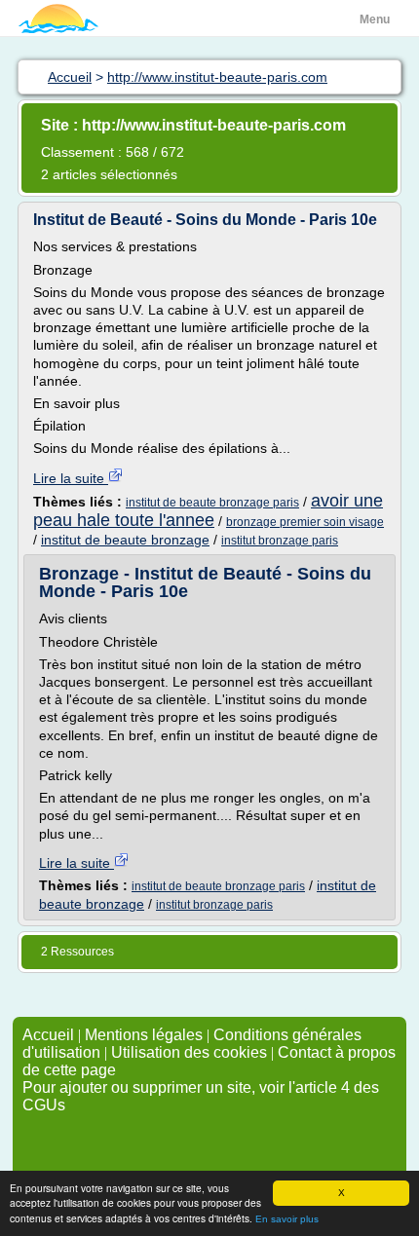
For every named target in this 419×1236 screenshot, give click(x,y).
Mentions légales (144, 1035)
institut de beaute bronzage (125, 539)
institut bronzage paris (279, 540)
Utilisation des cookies (189, 1052)
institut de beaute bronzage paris (212, 502)
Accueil (48, 1035)
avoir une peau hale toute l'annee (208, 510)
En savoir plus (287, 1219)
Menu (375, 19)
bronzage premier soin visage (305, 522)
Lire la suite (70, 478)
